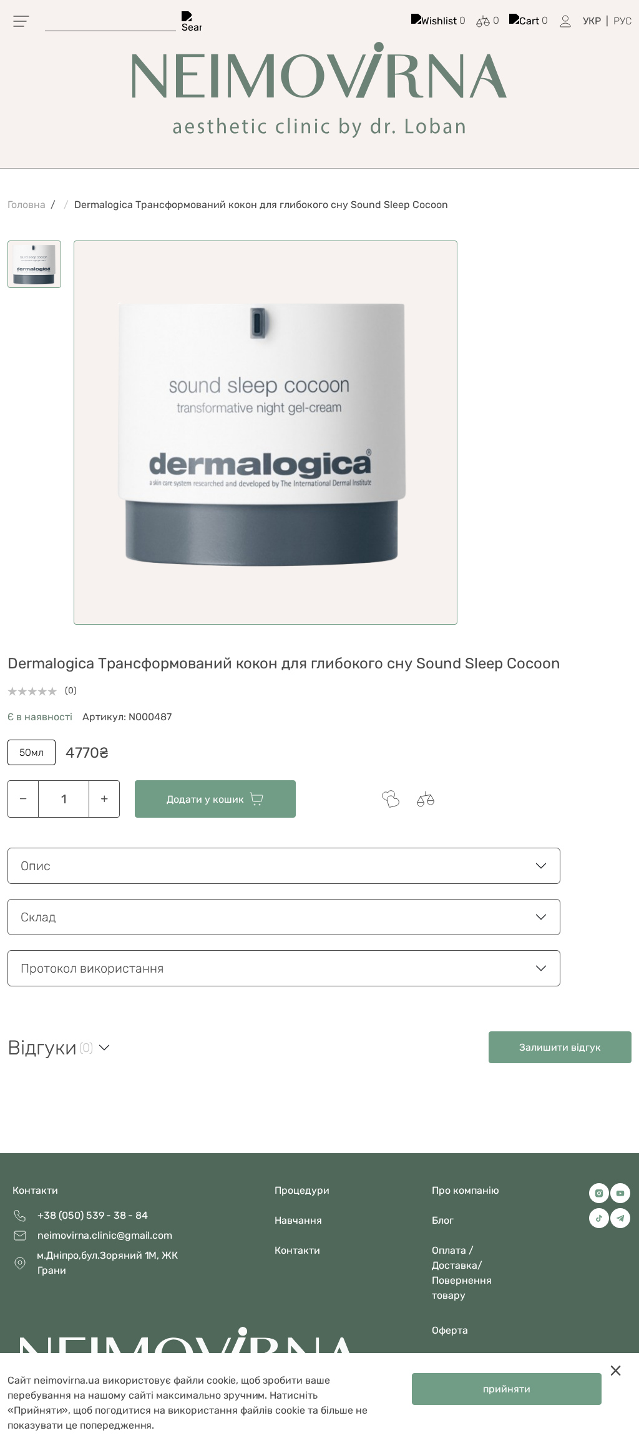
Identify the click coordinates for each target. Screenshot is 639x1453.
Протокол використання (92, 968)
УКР (592, 21)
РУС (622, 21)
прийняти (506, 1389)
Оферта (450, 1330)
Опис (36, 865)
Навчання (298, 1220)
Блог (443, 1220)
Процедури (302, 1190)
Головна (26, 205)
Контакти (35, 1190)
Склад (38, 917)
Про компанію (465, 1190)
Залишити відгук (560, 1047)
